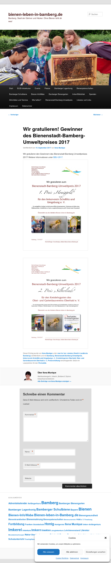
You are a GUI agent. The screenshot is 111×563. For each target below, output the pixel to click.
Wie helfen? (36, 100)
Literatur (85, 530)
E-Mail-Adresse (32, 465)
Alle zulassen (48, 552)
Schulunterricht (16, 539)
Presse (47, 88)
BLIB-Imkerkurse (23, 88)
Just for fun (61, 353)
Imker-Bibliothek (78, 94)
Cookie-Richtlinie (62, 558)
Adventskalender (17, 503)
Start (11, 88)
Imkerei (15, 529)
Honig (49, 523)
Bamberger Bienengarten (58, 94)
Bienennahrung (35, 519)
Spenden (92, 94)
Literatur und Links (84, 100)
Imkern (36, 530)
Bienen (85, 509)
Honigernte (59, 524)
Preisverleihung (54, 360)
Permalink (42, 363)
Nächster (98, 114)
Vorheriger (13, 114)
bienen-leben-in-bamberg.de (35, 14)
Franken (29, 524)
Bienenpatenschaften (85, 88)
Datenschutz (74, 558)
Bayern (74, 509)
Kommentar (30, 414)
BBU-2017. (58, 157)
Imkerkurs (26, 530)
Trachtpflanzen (31, 539)
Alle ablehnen (72, 552)
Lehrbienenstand (72, 530)
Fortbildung (16, 524)
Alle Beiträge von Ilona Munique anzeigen (54, 381)
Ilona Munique (60, 147)
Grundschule (38, 524)
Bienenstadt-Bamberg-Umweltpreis (59, 100)
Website (28, 478)
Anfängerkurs (34, 503)
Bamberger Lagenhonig (63, 88)
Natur (28, 534)
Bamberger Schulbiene (18, 94)
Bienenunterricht (70, 519)
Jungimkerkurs (57, 530)
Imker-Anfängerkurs (92, 524)
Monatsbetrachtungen (16, 535)
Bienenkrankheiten (17, 519)
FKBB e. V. (80, 519)
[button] (105, 537)
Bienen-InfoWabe (37, 94)
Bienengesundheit (88, 515)
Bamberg (50, 355)
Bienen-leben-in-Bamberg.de (56, 515)
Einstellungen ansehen (95, 552)
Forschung (88, 519)
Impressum (84, 558)
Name (29, 452)
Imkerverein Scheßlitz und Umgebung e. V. (39, 358)
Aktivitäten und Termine (18, 100)
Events (37, 88)
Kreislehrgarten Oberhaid (66, 358)
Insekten (46, 530)
